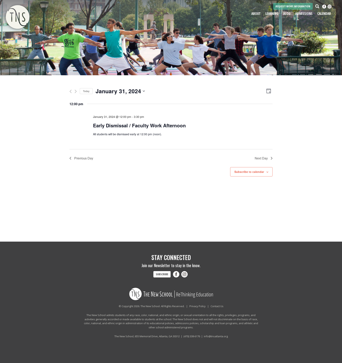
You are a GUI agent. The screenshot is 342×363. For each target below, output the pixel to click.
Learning (271, 13)
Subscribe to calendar (249, 172)
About (256, 13)
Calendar (324, 13)
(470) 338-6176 (191, 336)
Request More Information (293, 6)
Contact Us (217, 306)
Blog (287, 13)
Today (86, 91)
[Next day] (76, 91)
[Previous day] (70, 91)
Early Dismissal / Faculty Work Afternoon (139, 125)
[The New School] (28, 17)
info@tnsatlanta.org (216, 336)
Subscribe (162, 274)
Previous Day (83, 158)
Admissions (304, 13)
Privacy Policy (197, 306)
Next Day (261, 158)
